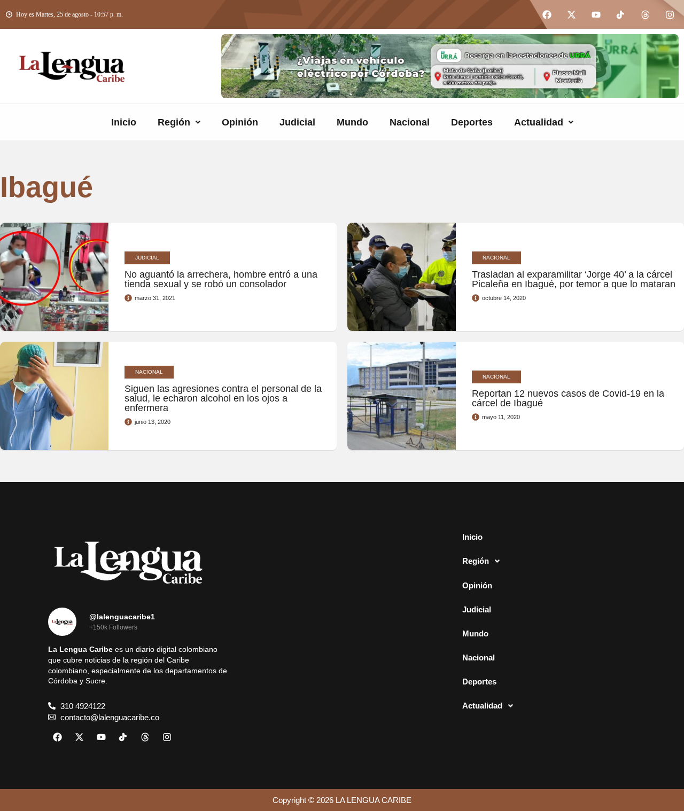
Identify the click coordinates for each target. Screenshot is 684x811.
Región (174, 122)
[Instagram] (669, 14)
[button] (179, 122)
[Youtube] (596, 14)
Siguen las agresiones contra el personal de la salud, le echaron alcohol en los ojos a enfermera (223, 398)
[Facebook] (547, 14)
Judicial (297, 122)
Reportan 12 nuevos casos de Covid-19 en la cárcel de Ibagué (568, 398)
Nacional (410, 122)
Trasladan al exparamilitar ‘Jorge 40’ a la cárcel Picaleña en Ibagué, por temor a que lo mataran (573, 279)
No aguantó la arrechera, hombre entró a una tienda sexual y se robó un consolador (221, 279)
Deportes (472, 122)
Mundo (352, 122)
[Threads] (645, 14)
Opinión (240, 122)
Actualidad (538, 122)
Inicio (123, 122)
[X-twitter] (571, 14)
